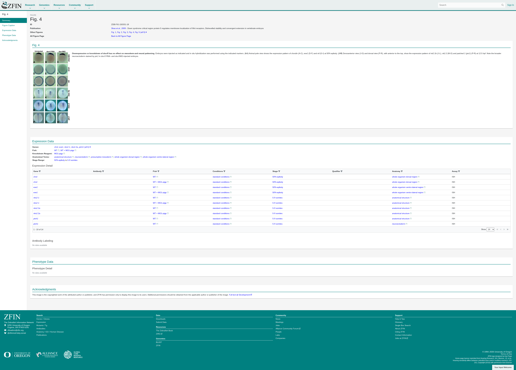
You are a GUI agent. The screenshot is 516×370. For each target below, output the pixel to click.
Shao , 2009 (118, 28)
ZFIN (158, 345)
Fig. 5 (137, 32)
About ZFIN (400, 328)
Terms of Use (506, 354)
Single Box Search (403, 325)
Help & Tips (400, 319)
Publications (41, 335)
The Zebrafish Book (164, 330)
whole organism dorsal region (404, 177)
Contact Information (403, 335)
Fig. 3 (125, 32)
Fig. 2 (119, 32)
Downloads (160, 319)
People (279, 332)
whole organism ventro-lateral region (407, 187)
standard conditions (221, 177)
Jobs (278, 325)
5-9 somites (277, 198)
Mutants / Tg (41, 325)
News (278, 319)
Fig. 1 (113, 32)
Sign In (510, 5)
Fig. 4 (5, 14)
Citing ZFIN (400, 332)
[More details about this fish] (58, 150)
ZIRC (158, 334)
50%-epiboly (278, 177)
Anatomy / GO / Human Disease (50, 332)
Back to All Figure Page (121, 36)
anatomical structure (63, 157)
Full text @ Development (239, 295)
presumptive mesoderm (101, 157)
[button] (40, 171)
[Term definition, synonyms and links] (73, 157)
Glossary (399, 322)
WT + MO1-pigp (67, 150)
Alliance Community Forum (287, 328)
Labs (278, 335)
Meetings (279, 322)
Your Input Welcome (503, 367)
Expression (41, 322)
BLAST (159, 342)
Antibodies (40, 328)
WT (55, 150)
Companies (280, 338)
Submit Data (161, 322)
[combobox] (471, 5)
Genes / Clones (43, 319)
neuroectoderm (81, 157)
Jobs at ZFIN (400, 338)
